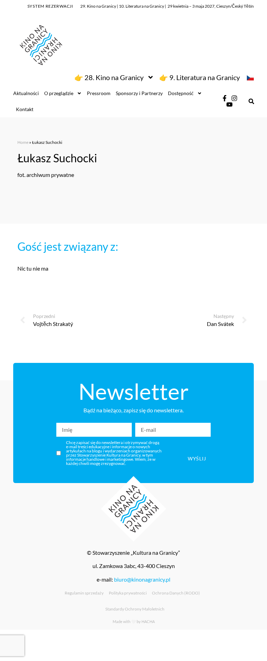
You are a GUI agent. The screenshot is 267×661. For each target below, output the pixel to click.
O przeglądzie (58, 93)
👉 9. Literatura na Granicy (199, 77)
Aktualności (26, 93)
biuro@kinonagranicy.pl (142, 579)
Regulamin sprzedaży (84, 593)
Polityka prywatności (128, 593)
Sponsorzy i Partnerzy (139, 93)
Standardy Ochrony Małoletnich (134, 609)
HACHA (148, 621)
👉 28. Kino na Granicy (109, 77)
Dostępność (181, 93)
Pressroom (99, 93)
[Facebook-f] (224, 98)
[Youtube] (229, 104)
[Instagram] (234, 98)
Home (23, 142)
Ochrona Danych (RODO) (176, 593)
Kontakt (24, 109)
